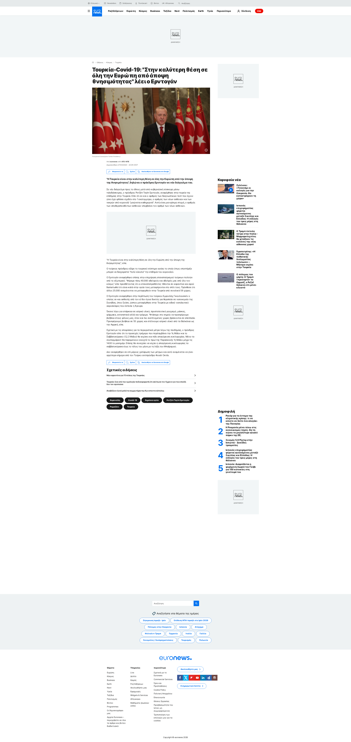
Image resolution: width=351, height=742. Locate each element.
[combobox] (193, 3)
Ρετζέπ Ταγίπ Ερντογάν (178, 400)
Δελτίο (133, 676)
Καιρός (133, 680)
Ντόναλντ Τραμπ (153, 633)
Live (259, 11)
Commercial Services (163, 679)
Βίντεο (110, 703)
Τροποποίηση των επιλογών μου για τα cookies (163, 717)
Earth (201, 11)
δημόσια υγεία (152, 400)
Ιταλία (189, 633)
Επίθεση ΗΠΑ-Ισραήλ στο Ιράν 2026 (191, 620)
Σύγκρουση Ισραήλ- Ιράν (154, 620)
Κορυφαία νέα (229, 180)
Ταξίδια (167, 11)
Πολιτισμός (189, 11)
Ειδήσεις (100, 62)
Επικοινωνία (159, 697)
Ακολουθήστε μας (138, 688)
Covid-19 (132, 400)
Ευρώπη (131, 11)
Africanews (135, 699)
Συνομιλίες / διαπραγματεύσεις (158, 640)
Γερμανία (173, 633)
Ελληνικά (94, 3)
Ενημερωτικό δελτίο (191, 686)
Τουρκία (131, 406)
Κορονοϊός (115, 400)
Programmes (112, 707)
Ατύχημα (199, 627)
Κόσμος (143, 11)
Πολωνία (203, 640)
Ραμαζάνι (114, 406)
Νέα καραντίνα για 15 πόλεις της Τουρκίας (126, 375)
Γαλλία (203, 633)
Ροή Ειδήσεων (115, 11)
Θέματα (110, 668)
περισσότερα (160, 668)
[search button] (179, 3)
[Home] (93, 62)
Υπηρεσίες (135, 668)
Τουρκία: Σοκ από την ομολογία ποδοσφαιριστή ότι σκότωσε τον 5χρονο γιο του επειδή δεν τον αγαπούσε (146, 383)
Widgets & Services (139, 695)
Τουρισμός (186, 640)
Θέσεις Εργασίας (161, 701)
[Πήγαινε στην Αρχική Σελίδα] (97, 11)
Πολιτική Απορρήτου (163, 694)
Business (155, 11)
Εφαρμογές (135, 691)
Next (177, 11)
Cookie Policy (160, 690)
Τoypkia (118, 62)
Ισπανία (183, 627)
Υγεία (210, 11)
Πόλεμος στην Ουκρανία (159, 627)
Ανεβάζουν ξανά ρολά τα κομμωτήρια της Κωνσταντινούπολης (135, 391)
